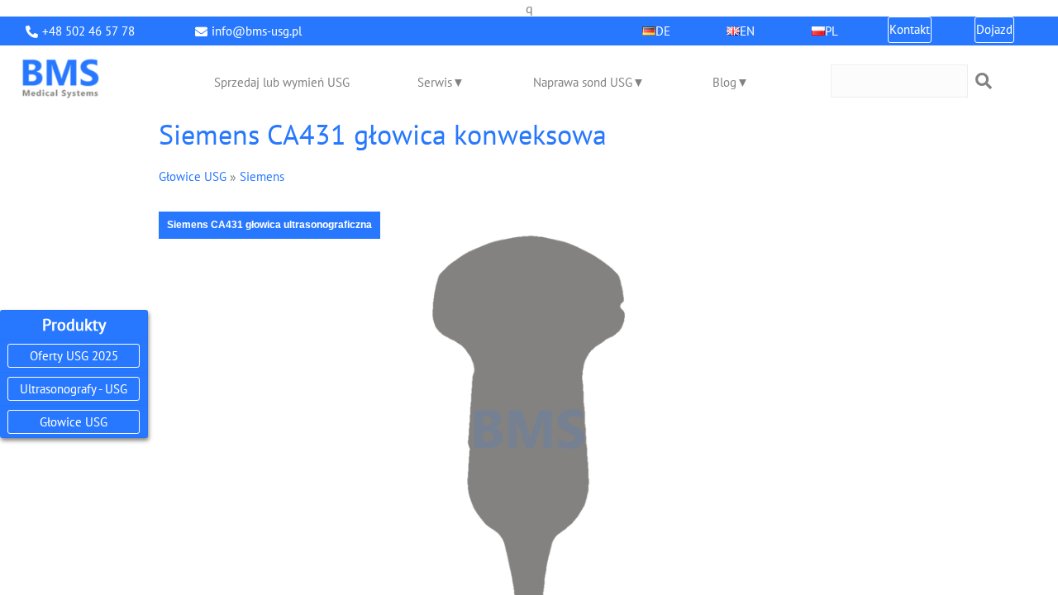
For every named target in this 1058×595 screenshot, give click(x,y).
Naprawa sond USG (582, 82)
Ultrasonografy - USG (73, 389)
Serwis (434, 82)
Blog (724, 82)
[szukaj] (983, 81)
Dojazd (994, 29)
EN (747, 31)
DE (662, 31)
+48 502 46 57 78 (88, 31)
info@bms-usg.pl (257, 31)
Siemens (262, 176)
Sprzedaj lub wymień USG (282, 82)
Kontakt (909, 29)
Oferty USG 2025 (74, 356)
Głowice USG (73, 422)
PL (831, 31)
